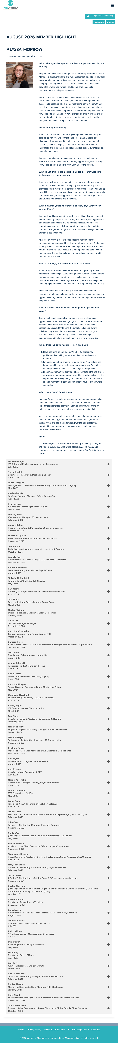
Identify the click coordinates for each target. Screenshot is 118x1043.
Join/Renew (99, 22)
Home (21, 1029)
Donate (110, 22)
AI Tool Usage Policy (78, 1029)
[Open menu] (112, 5)
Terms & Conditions (54, 1029)
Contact (95, 1029)
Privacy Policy (34, 1029)
